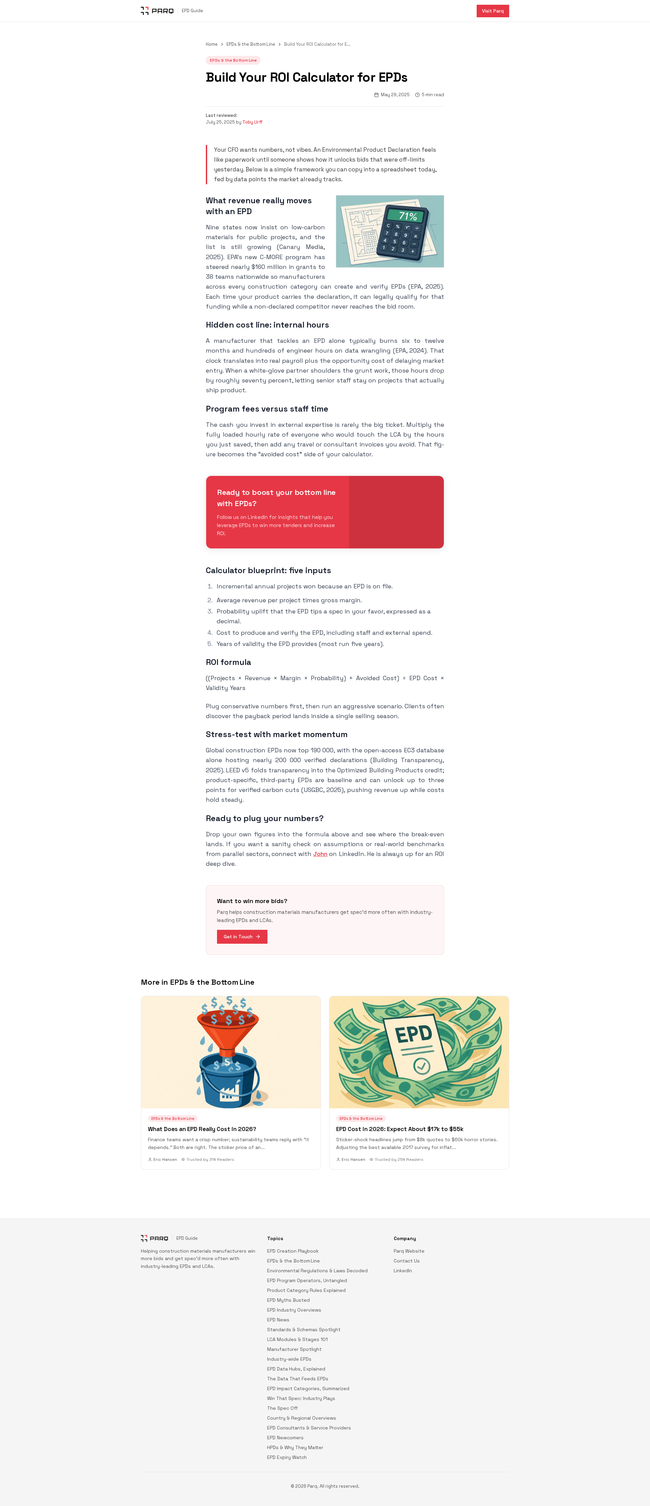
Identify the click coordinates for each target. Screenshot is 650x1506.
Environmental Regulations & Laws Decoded (317, 1271)
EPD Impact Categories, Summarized (308, 1388)
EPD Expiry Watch (287, 1457)
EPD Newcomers (285, 1438)
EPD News (278, 1320)
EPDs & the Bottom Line (250, 44)
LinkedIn (403, 1271)
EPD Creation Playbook (293, 1251)
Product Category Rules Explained (306, 1290)
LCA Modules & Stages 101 (297, 1339)
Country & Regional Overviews (301, 1418)
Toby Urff (252, 122)
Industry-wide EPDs (289, 1359)
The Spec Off (282, 1408)
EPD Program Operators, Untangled (307, 1280)
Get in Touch (238, 937)
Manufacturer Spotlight (294, 1349)
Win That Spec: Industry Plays (301, 1398)
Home (212, 44)
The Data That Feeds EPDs (297, 1379)
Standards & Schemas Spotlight (304, 1329)
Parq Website (409, 1251)
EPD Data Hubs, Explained (296, 1369)
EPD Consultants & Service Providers (309, 1428)
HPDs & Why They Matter (295, 1447)
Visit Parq (493, 11)
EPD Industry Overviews (294, 1310)
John (320, 854)
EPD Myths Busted (288, 1300)
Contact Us (407, 1261)
